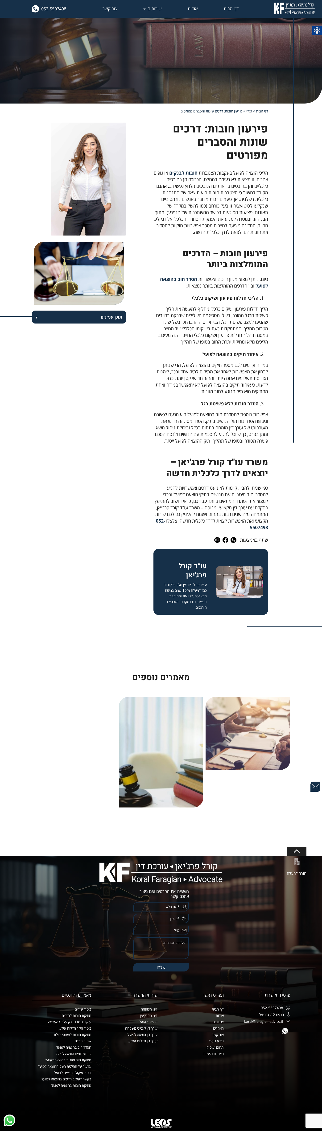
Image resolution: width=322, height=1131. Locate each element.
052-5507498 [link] (53, 9)
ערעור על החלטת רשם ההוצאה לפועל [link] (64, 1066)
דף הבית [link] (231, 9)
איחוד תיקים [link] (83, 1041)
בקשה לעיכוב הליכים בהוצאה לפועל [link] (66, 1079)
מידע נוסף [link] (216, 1041)
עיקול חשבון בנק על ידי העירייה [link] (69, 1021)
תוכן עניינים (111, 317)
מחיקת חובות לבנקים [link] (76, 1015)
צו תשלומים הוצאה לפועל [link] (73, 1053)
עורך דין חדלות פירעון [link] (142, 1041)
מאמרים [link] (218, 1028)
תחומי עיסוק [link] (215, 1047)
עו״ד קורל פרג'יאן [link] (193, 570)
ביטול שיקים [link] (83, 1009)
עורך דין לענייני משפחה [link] (141, 1028)
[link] (294, 9)
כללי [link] (249, 111)
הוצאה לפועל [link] (148, 1021)
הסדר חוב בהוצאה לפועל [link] (73, 1047)
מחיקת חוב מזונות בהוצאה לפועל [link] (68, 1060)
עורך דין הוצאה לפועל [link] (142, 1034)
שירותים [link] (155, 9)
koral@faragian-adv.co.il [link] (263, 1021)
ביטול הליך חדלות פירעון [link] (74, 1028)
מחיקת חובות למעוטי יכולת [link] (72, 1034)
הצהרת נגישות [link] (213, 1053)
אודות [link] (193, 9)
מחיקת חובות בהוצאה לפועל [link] (71, 1085)
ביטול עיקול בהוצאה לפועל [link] (72, 1072)
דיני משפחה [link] (149, 1009)
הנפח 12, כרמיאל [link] (271, 1014)
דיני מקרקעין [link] (148, 1015)
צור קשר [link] (110, 9)
